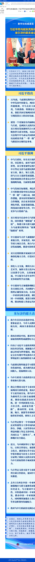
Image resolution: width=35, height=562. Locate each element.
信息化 (18, 4)
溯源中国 (29, 4)
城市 (31, 4)
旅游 (32, 4)
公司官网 (6, 3)
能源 (33, 4)
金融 (11, 4)
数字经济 (20, 4)
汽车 (12, 4)
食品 (14, 4)
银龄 (27, 4)
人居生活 (16, 4)
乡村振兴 (25, 4)
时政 (3, 6)
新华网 (1, 6)
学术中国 (23, 4)
